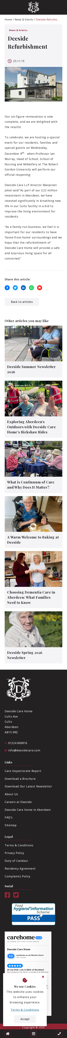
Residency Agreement (20, 868)
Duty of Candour (16, 861)
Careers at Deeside (18, 802)
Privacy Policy (14, 853)
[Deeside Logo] (33, 7)
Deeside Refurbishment (48, 19)
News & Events (24, 19)
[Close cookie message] (43, 977)
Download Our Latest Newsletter (28, 786)
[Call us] (59, 1034)
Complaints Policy (17, 876)
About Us (11, 794)
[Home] (8, 1034)
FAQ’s (8, 817)
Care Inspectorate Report (23, 771)
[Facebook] (7, 896)
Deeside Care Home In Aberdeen (28, 810)
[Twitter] (16, 896)
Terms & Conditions (19, 845)
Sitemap (11, 825)
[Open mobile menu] (33, 1034)
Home (8, 19)
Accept (25, 1019)
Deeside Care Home (18, 949)
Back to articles (22, 302)
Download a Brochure (20, 779)
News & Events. (18, 30)
